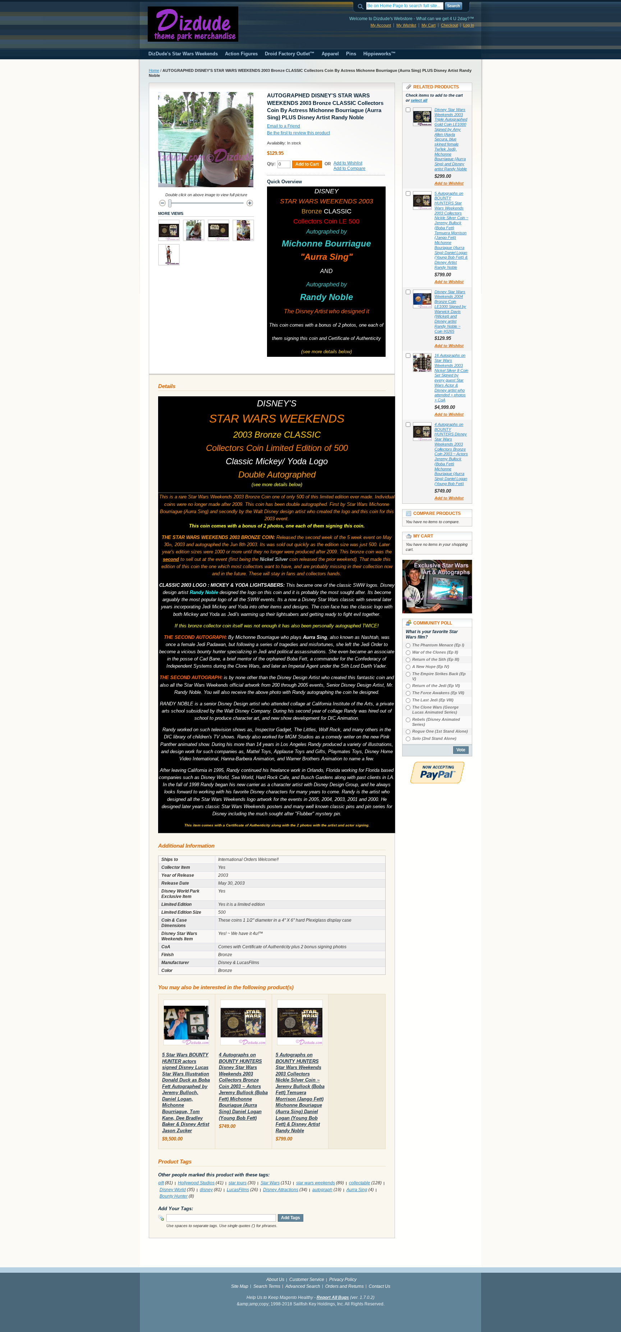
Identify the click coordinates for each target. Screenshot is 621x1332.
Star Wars (270, 1182)
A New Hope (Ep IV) (430, 666)
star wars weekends (315, 1182)
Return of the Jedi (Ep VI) (436, 685)
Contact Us (379, 1286)
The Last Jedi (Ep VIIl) (433, 700)
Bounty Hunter (174, 1196)
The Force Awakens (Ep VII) (438, 693)
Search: (362, 6)
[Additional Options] (437, 765)
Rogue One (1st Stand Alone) (440, 731)
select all (419, 100)
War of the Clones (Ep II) (435, 652)
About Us (275, 1279)
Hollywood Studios (196, 1182)
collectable (359, 1182)
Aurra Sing (356, 1189)
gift (161, 1182)
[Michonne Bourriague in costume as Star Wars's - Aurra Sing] (169, 255)
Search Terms (266, 1286)
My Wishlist (406, 25)
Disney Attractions (280, 1189)
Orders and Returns (344, 1286)
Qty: (271, 163)
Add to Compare (349, 168)
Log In (468, 25)
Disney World (173, 1189)
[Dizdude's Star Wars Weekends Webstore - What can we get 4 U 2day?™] (193, 24)
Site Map (239, 1286)
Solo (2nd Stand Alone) (434, 738)
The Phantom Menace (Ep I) (438, 645)
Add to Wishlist (348, 163)
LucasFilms (238, 1189)
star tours (238, 1182)
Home (154, 70)
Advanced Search (302, 1286)
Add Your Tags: (175, 1208)
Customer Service (306, 1279)
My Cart (429, 25)
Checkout (449, 25)
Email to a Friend (283, 126)
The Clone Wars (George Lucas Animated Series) (435, 709)
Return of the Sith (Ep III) (435, 659)
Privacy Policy (342, 1279)
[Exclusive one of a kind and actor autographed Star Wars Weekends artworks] (437, 563)
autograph (322, 1189)
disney (206, 1189)
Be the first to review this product (298, 132)
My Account (381, 25)
